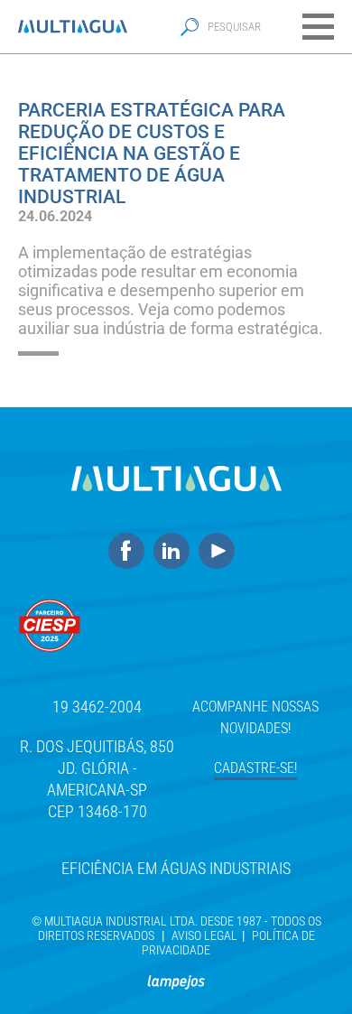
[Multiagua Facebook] (130, 552)
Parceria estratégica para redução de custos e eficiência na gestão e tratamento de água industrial (151, 153)
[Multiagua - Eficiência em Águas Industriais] (72, 26)
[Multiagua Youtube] (221, 552)
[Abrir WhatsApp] (307, 968)
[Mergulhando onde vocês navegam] (176, 974)
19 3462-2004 (97, 706)
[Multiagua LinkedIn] (176, 552)
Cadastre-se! (255, 768)
